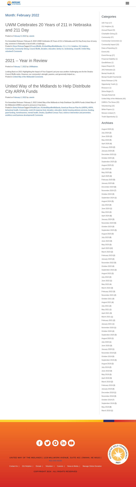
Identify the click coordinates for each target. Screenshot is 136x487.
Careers (60, 466)
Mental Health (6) (108, 73)
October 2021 (107, 299)
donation (44, 49)
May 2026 (105, 140)
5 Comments (17, 51)
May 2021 (105, 309)
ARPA (90, 107)
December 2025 (108, 154)
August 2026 (106, 129)
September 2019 (108, 360)
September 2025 (108, 162)
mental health (33, 113)
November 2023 (108, 223)
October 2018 (107, 400)
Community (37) (108, 37)
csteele (31, 36)
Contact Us (13, 466)
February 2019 (107, 385)
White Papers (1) (108, 109)
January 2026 (107, 151)
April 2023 (105, 248)
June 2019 (106, 371)
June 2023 (106, 241)
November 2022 (108, 263)
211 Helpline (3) (108, 26)
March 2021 (106, 317)
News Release (18, 46)
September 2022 (108, 270)
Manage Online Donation (92, 466)
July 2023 (105, 237)
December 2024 (108, 187)
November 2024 (108, 190)
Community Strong (22, 49)
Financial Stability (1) (110, 59)
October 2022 (107, 266)
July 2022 (105, 277)
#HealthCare (35, 107)
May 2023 (105, 245)
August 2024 (106, 201)
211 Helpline (27, 466)
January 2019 (107, 389)
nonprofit (77, 49)
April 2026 (105, 144)
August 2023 (106, 234)
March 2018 (106, 410)
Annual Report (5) (108, 30)
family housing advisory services (75, 110)
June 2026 (106, 136)
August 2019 (106, 364)
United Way (85, 49)
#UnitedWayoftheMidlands (52, 46)
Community (9, 49)
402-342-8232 (55, 461)
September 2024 (108, 198)
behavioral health (11, 110)
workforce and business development (19, 115)
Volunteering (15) (108, 106)
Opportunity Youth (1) (110, 84)
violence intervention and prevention (77, 113)
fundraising (69, 49)
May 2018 (105, 407)
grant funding (10, 113)
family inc (60, 49)
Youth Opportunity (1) (110, 117)
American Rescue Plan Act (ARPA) (74, 107)
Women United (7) (108, 113)
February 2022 (107, 291)
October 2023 (107, 226)
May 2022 (105, 284)
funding (91, 110)
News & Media (72, 466)
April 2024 (105, 216)
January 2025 (107, 183)
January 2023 (107, 259)
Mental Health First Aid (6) (111, 77)
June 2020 (106, 346)
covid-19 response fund (37, 110)
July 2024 (105, 205)
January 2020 (107, 349)
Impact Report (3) (108, 66)
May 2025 (105, 172)
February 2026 (107, 147)
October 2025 (107, 158)
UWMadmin (33, 66)
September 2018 (108, 403)
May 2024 (105, 212)
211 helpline (83, 46)
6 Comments (38, 77)
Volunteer (49, 466)
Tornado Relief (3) (108, 95)
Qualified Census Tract (53, 113)
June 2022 (106, 281)
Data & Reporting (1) (109, 48)
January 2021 (107, 324)
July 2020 (105, 342)
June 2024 (106, 208)
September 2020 (108, 335)
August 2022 (106, 273)
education (52, 49)
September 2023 (108, 230)
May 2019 (105, 374)
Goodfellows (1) (107, 62)
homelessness (21, 113)
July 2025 (105, 169)
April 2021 (105, 313)
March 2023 (106, 252)
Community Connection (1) (112, 41)
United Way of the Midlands (23, 77)
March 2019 (106, 382)
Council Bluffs (35, 49)
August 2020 (106, 338)
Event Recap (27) (108, 55)
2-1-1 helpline (72, 46)
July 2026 (105, 133)
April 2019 (105, 378)
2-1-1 (65, 46)
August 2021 (106, 302)
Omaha (41, 113)
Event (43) (105, 52)
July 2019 (105, 367)
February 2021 (107, 320)
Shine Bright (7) (107, 91)
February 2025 (107, 180)
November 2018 (108, 396)
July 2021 (105, 306)
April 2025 (105, 176)
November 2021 (108, 295)
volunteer (8, 51)
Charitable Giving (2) (109, 34)
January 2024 (107, 219)
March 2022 (106, 288)
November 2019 (108, 353)
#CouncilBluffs (35, 46)
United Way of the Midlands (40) (114, 99)
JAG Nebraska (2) (108, 70)
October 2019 (107, 356)
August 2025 (106, 165)
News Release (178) (109, 80)
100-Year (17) (107, 23)
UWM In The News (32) (110, 102)
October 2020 (107, 331)
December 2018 (108, 392)
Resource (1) (106, 88)
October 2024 (107, 194)
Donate (38, 466)
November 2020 (108, 327)
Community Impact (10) (110, 44)
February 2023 (107, 255)
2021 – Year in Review (26, 60)
